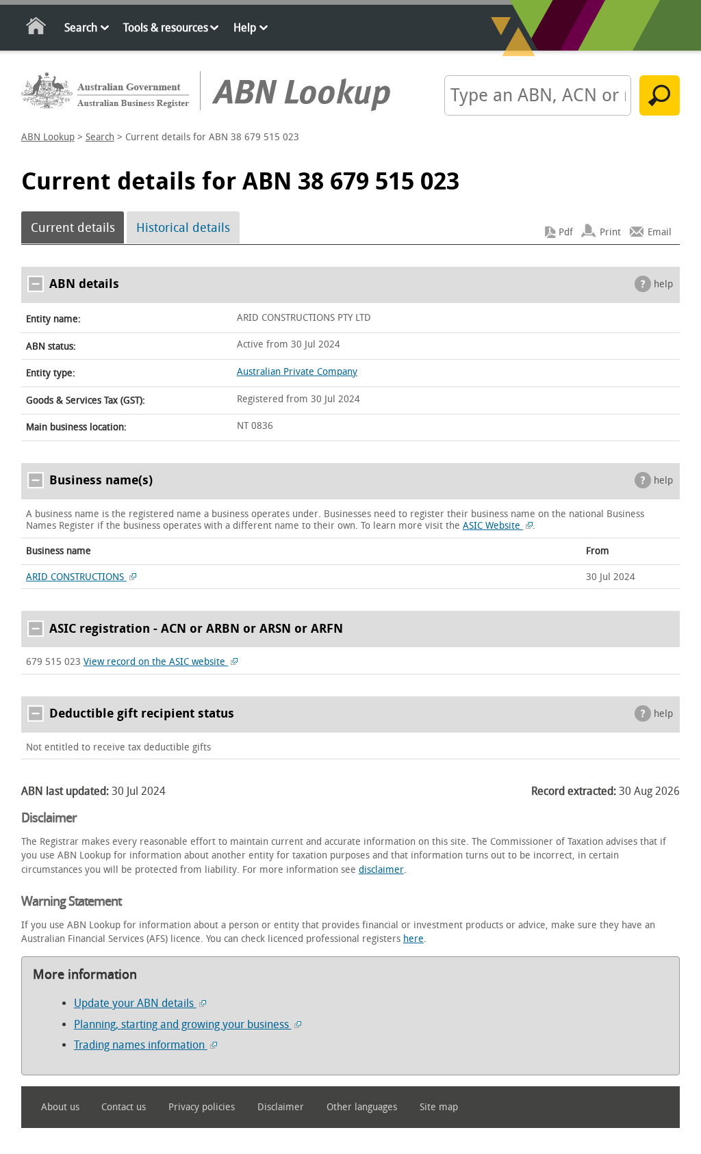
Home (36, 28)
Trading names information (140, 1044)
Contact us (123, 1107)
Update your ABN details (135, 1003)
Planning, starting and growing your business (183, 1024)
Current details (73, 227)
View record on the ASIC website (156, 662)
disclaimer (381, 870)
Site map (439, 1107)
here (413, 939)
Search (80, 27)
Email (660, 232)
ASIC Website (493, 526)
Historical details (183, 227)
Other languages (362, 1107)
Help (244, 27)
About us (60, 1107)
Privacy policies (201, 1107)
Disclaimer (280, 1107)
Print (610, 232)
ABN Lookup (48, 137)
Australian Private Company (297, 372)
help (663, 284)
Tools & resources (165, 27)
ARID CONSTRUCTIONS (76, 577)
